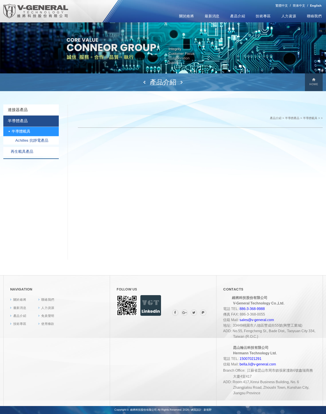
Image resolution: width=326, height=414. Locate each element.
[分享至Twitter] (194, 313)
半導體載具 (21, 131)
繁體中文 (281, 5)
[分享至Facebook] (175, 313)
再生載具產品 (22, 151)
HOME (313, 84)
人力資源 (288, 15)
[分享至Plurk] (203, 313)
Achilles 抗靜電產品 (31, 140)
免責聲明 (47, 316)
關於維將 (186, 15)
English (316, 5)
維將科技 (35, 11)
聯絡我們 (314, 15)
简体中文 (299, 5)
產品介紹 (237, 15)
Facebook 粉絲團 (150, 305)
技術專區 (263, 15)
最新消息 (212, 15)
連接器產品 (18, 110)
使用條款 (47, 324)
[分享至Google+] (184, 313)
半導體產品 (18, 121)
